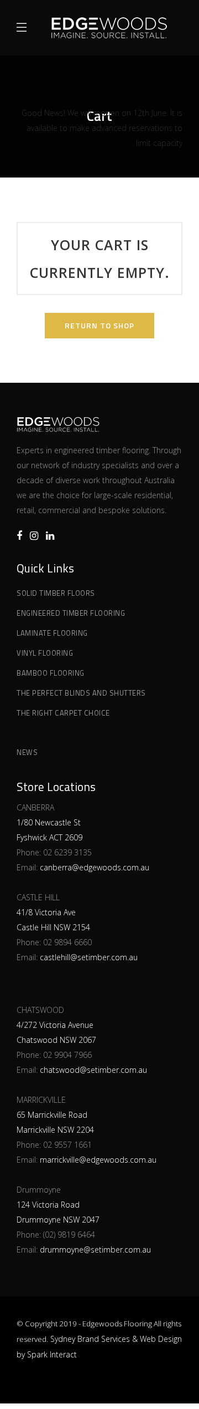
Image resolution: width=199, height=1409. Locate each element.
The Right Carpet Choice (63, 712)
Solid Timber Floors (56, 593)
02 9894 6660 (67, 942)
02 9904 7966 (67, 1055)
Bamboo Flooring (51, 672)
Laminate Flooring (52, 632)
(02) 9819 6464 (69, 1234)
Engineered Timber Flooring (71, 613)
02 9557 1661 (67, 1144)
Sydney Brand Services (90, 1339)
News (27, 752)
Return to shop (99, 325)
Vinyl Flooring (45, 652)
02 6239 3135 (67, 852)
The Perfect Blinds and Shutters (81, 692)
